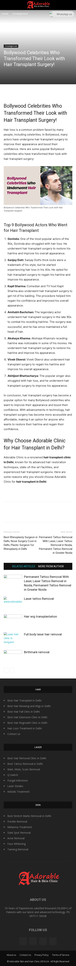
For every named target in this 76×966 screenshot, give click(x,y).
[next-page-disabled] (12, 670)
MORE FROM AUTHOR (51, 566)
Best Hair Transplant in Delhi (24, 700)
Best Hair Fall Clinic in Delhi (23, 711)
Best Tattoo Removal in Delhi (25, 764)
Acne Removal (16, 838)
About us (11, 955)
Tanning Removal (17, 849)
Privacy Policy (41, 955)
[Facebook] (21, 92)
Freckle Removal (17, 821)
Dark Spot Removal (19, 832)
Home (5, 13)
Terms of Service (60, 955)
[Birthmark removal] (13, 656)
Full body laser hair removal (43, 634)
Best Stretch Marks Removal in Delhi (29, 816)
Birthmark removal (36, 652)
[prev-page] (6, 670)
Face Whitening (16, 844)
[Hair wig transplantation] (13, 620)
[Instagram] (33, 941)
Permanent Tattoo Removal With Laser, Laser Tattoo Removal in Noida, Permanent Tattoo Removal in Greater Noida (55, 545)
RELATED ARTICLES (23, 566)
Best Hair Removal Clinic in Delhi (26, 758)
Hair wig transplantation (40, 616)
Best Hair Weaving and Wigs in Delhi (29, 706)
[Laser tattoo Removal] (13, 603)
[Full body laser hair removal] (13, 638)
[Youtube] (53, 941)
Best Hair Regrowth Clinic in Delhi (27, 722)
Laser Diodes (15, 786)
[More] (55, 92)
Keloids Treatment (18, 791)
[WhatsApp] (46, 92)
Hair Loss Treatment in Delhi (24, 728)
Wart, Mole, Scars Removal (23, 769)
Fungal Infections (17, 780)
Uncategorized (20, 13)
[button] (71, 5)
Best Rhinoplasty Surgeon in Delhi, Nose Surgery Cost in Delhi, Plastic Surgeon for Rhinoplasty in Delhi (21, 543)
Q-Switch (12, 775)
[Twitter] (29, 92)
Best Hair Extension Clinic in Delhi (27, 717)
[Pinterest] (38, 92)
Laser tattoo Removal (39, 599)
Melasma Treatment (19, 827)
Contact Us (25, 955)
